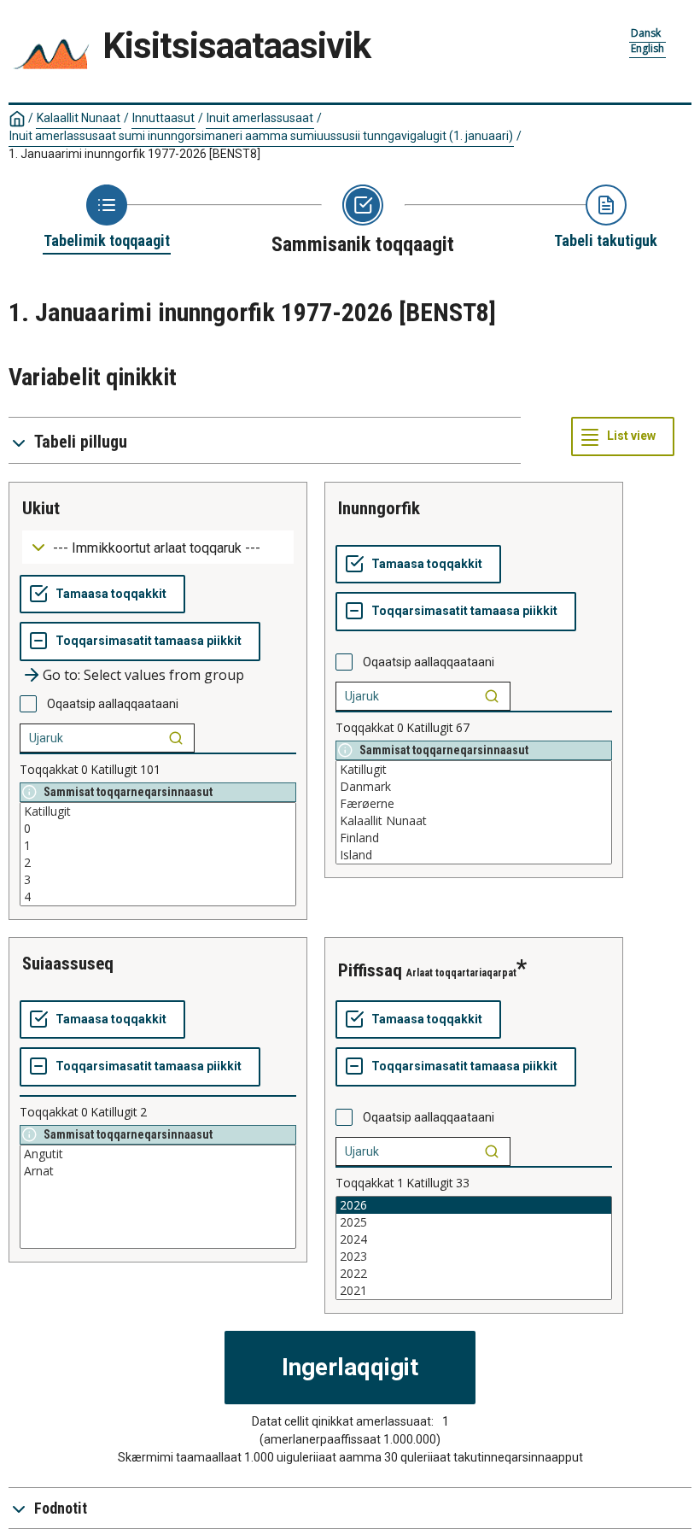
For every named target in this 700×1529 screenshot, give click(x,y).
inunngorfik (379, 508)
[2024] (473, 1239)
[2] (157, 862)
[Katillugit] (157, 811)
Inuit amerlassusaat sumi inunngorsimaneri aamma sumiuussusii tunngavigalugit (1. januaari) (261, 136)
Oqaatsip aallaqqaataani (112, 704)
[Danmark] (473, 786)
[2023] (473, 1256)
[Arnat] (157, 1171)
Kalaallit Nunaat (78, 118)
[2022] (473, 1273)
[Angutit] (157, 1154)
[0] (157, 828)
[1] (157, 845)
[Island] (473, 855)
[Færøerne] (473, 803)
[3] (157, 879)
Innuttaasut (163, 118)
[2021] (473, 1290)
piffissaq (370, 970)
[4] (157, 896)
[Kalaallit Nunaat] (473, 820)
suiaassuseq (68, 963)
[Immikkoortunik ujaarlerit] (176, 738)
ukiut (41, 508)
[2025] (473, 1222)
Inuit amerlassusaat (260, 118)
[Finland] (473, 838)
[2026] (473, 1205)
